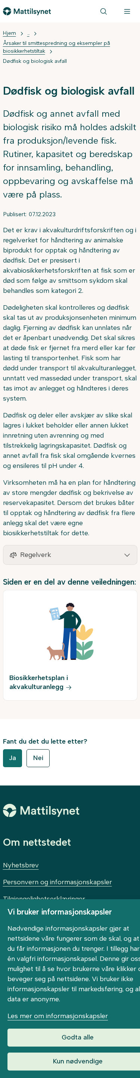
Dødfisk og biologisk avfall (35, 61)
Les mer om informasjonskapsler (57, 1016)
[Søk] (103, 11)
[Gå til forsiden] (27, 11)
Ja (12, 758)
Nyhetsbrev (21, 865)
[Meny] (127, 11)
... (28, 33)
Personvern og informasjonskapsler (57, 882)
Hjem (9, 33)
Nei (38, 758)
